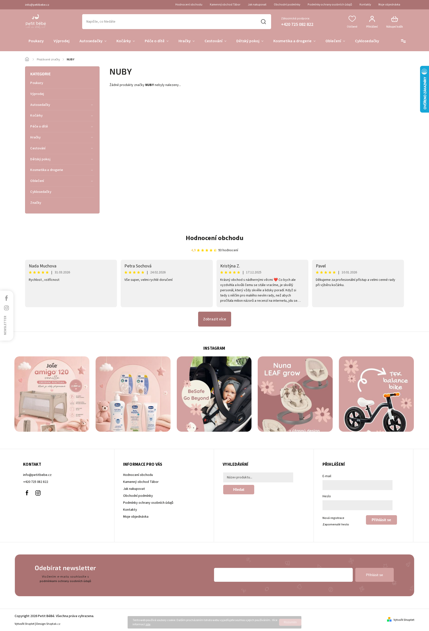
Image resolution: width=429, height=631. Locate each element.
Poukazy (36, 83)
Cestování (37, 148)
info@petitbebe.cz (37, 474)
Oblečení (37, 180)
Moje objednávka (389, 4)
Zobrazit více (214, 319)
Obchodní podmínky (287, 4)
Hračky (35, 137)
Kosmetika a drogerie (46, 170)
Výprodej (37, 93)
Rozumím (290, 622)
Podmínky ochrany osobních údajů (330, 4)
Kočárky (36, 115)
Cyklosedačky (40, 191)
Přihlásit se (381, 520)
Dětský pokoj (40, 159)
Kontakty (365, 4)
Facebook (27, 493)
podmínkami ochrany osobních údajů (65, 581)
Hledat (263, 21)
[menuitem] (36, 41)
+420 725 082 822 (35, 481)
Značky (35, 202)
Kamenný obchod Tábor (225, 4)
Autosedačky (40, 104)
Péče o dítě (39, 126)
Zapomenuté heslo (335, 524)
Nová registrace (333, 518)
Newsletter (5, 325)
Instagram (38, 493)
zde (147, 624)
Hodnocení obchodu (188, 4)
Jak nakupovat (257, 4)
